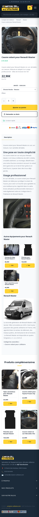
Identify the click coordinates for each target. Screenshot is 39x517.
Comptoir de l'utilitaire (8, 20)
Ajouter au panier (19, 107)
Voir (12, 265)
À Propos (6, 481)
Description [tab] (8, 137)
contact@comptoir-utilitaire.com (13, 475)
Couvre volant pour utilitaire (15, 344)
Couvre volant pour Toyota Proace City (29, 393)
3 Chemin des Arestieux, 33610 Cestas (14, 468)
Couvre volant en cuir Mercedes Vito (28, 433)
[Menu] (35, 8)
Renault (18, 20)
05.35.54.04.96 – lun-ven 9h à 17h (20, 2)
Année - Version (20, 85)
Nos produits (8, 488)
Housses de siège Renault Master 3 (10, 258)
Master (25, 20)
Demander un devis (12, 114)
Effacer (4, 93)
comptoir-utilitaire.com (14, 506)
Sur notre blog (9, 495)
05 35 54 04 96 (7, 472)
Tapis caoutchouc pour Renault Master (11, 283)
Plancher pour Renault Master (25, 258)
